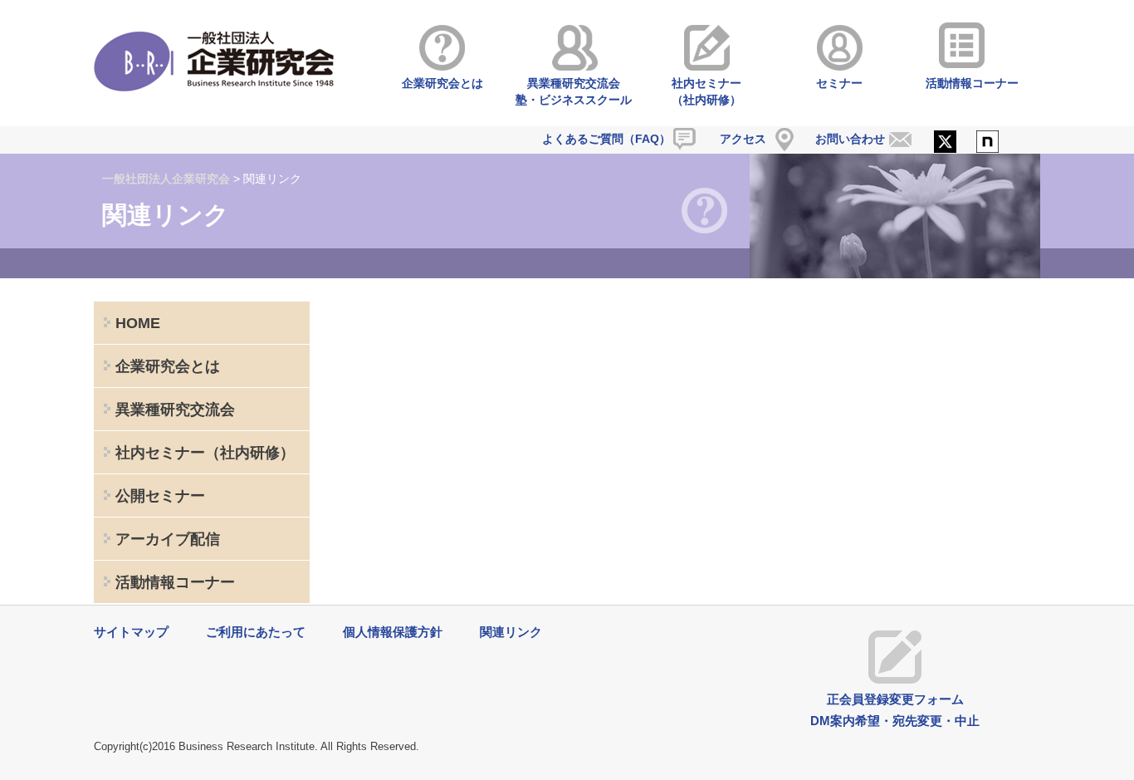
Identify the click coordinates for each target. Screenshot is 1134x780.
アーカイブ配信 (167, 539)
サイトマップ (131, 632)
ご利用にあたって (255, 632)
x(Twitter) (945, 142)
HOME (137, 323)
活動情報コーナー (972, 83)
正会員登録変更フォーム (895, 699)
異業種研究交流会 (175, 409)
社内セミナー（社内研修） (706, 91)
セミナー (839, 83)
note (987, 142)
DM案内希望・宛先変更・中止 (895, 721)
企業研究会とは (442, 83)
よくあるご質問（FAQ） (606, 138)
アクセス (743, 138)
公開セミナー (160, 496)
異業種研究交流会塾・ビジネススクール (574, 91)
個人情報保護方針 (392, 632)
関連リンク (511, 632)
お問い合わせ (850, 138)
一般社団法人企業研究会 (166, 178)
